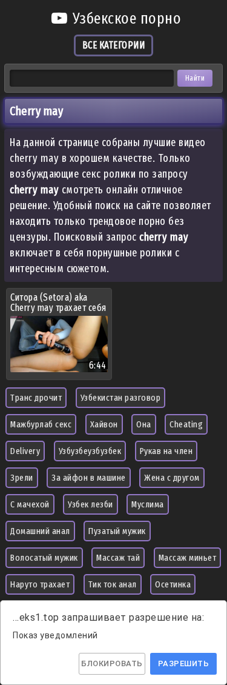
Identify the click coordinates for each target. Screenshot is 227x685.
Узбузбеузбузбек (90, 451)
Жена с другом (172, 477)
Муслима (147, 504)
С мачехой (30, 504)
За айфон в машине (88, 477)
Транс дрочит (36, 397)
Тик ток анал (112, 584)
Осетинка (173, 584)
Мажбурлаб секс (40, 424)
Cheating (186, 424)
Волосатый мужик (44, 557)
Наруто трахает (40, 584)
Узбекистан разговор (121, 397)
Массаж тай (118, 557)
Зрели (21, 477)
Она (143, 424)
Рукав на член (166, 451)
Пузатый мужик (117, 531)
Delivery (25, 451)
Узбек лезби (90, 504)
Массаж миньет (188, 557)
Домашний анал (40, 531)
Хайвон (104, 424)
